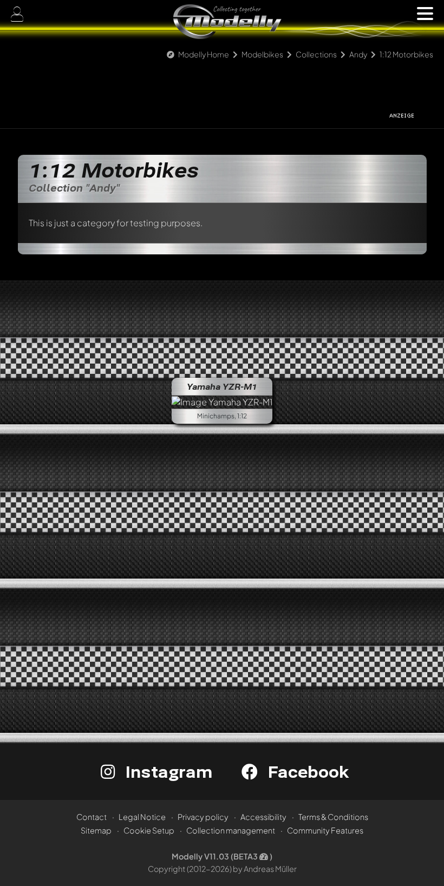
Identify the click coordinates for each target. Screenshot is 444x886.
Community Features (325, 830)
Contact (91, 817)
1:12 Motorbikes (406, 54)
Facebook (306, 771)
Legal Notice (142, 817)
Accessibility (263, 817)
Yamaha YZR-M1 (222, 386)
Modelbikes (262, 54)
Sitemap (96, 830)
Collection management (230, 830)
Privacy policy (203, 817)
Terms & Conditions (333, 817)
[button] (425, 13)
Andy (358, 54)
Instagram (166, 771)
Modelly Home (203, 54)
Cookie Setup (148, 830)
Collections (316, 54)
